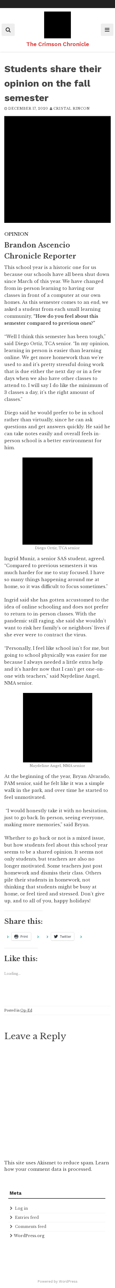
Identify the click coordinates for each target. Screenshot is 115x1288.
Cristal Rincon (71, 108)
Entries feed (27, 1217)
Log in (21, 1208)
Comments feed (30, 1226)
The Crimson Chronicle (57, 44)
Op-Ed (26, 1010)
